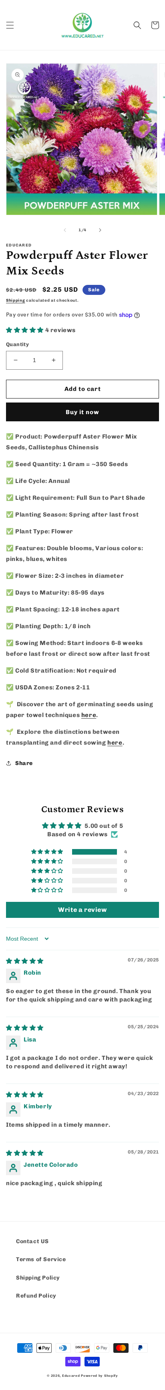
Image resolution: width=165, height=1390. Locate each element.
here (88, 715)
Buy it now (82, 412)
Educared (71, 1376)
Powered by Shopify (99, 1376)
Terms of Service (41, 1259)
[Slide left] (65, 230)
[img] (25, 961)
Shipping (15, 300)
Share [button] (24, 763)
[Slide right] (100, 230)
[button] (10, 25)
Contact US (32, 1241)
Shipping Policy (38, 1277)
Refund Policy (36, 1295)
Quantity (17, 344)
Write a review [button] (82, 909)
